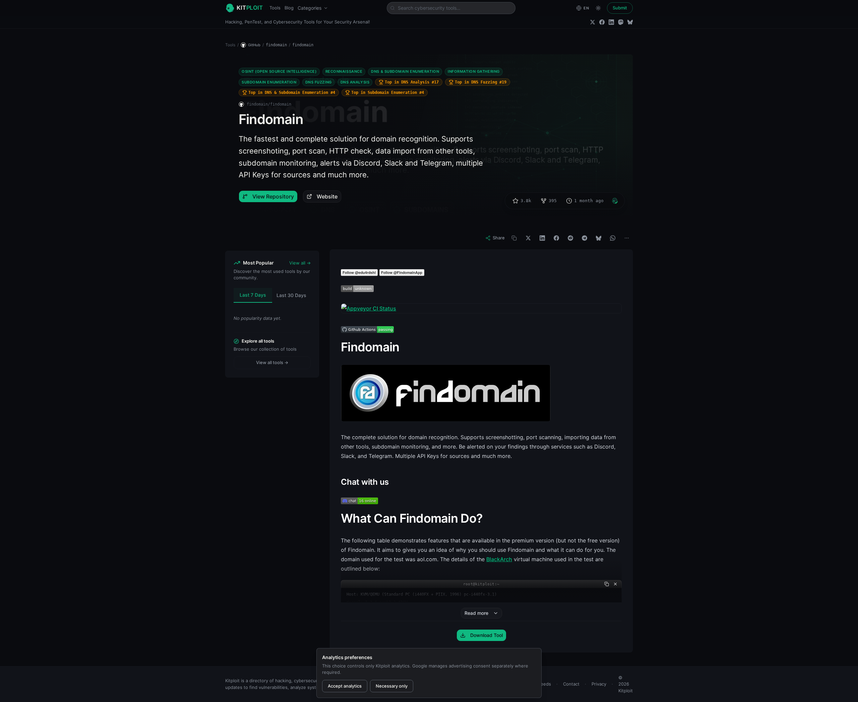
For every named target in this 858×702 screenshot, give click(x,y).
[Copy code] (607, 584)
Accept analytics (345, 686)
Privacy (599, 684)
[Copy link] (514, 238)
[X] (528, 238)
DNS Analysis (355, 82)
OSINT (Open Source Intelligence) (279, 71)
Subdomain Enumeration (269, 82)
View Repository (273, 196)
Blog (289, 7)
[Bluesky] (630, 22)
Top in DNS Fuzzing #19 (480, 82)
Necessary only (392, 686)
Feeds (544, 684)
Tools (275, 7)
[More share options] (627, 238)
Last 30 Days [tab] (291, 295)
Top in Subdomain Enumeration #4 (387, 92)
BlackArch (499, 559)
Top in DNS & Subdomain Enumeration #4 (291, 92)
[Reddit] (570, 238)
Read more (476, 613)
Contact (571, 684)
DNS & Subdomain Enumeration (405, 71)
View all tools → (272, 362)
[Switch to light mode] (598, 8)
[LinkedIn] (611, 22)
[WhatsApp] (613, 238)
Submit (620, 7)
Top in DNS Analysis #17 (412, 82)
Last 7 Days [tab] (253, 295)
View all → (300, 263)
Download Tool (486, 635)
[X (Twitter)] (592, 22)
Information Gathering (474, 71)
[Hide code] (615, 584)
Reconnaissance (344, 71)
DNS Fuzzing (318, 82)
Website (327, 196)
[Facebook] (602, 22)
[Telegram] (584, 238)
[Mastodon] (620, 22)
